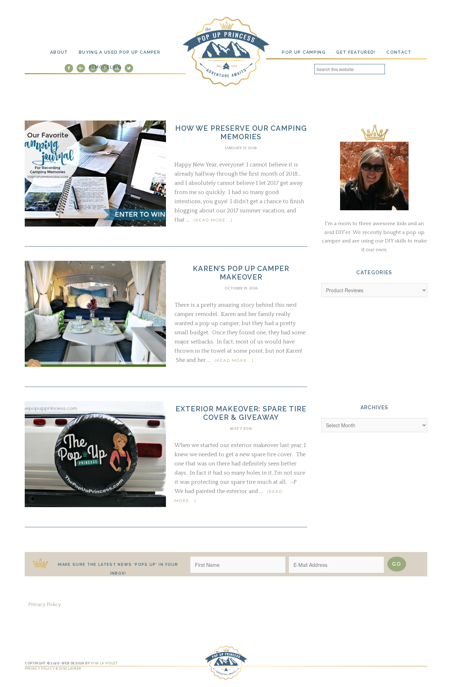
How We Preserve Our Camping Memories (241, 132)
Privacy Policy (44, 604)
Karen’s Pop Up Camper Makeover (241, 272)
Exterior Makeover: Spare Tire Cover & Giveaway (241, 413)
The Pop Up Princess (226, 51)
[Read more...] (213, 220)
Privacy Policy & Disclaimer (53, 668)
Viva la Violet (104, 663)
